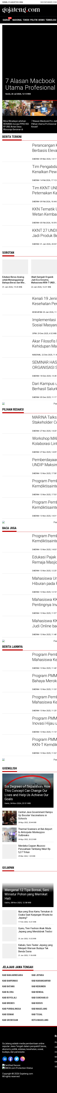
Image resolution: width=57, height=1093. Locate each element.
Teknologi (51, 20)
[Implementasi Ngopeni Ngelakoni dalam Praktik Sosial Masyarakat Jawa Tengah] (15, 326)
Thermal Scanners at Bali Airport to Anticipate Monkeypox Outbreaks (35, 832)
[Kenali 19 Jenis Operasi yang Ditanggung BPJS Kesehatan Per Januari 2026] (15, 305)
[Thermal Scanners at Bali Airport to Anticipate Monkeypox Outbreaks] (9, 835)
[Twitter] (17, 1057)
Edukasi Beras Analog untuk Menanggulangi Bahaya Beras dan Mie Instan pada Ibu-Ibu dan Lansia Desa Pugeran (14, 282)
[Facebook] (11, 1057)
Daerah (6, 20)
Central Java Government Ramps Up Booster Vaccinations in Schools (35, 815)
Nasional (17, 20)
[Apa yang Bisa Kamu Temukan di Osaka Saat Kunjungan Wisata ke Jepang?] (9, 917)
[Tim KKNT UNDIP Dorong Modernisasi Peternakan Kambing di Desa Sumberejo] (15, 194)
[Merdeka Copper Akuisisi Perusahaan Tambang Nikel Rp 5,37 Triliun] (9, 851)
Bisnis (41, 20)
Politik (34, 20)
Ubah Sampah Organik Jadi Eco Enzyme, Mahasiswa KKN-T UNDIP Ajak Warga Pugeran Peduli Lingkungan (43, 282)
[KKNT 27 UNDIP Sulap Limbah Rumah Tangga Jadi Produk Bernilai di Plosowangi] (15, 236)
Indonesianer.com (48, 2)
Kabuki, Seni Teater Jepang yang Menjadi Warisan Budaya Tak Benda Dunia (35, 948)
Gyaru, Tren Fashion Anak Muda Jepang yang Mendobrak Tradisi (35, 930)
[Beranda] (21, 10)
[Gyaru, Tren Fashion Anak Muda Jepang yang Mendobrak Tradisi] (9, 934)
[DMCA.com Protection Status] (17, 1068)
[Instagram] (23, 1057)
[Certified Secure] (11, 1065)
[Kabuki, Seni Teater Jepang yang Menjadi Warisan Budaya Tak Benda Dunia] (9, 951)
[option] (16, 115)
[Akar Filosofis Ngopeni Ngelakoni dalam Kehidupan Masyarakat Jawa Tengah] (15, 347)
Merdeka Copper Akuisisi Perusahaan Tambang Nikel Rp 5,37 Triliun (34, 849)
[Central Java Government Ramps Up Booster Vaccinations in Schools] (9, 818)
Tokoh (26, 20)
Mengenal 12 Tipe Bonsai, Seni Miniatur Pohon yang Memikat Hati (27, 894)
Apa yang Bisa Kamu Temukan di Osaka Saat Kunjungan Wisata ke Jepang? (35, 914)
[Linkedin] (5, 1057)
